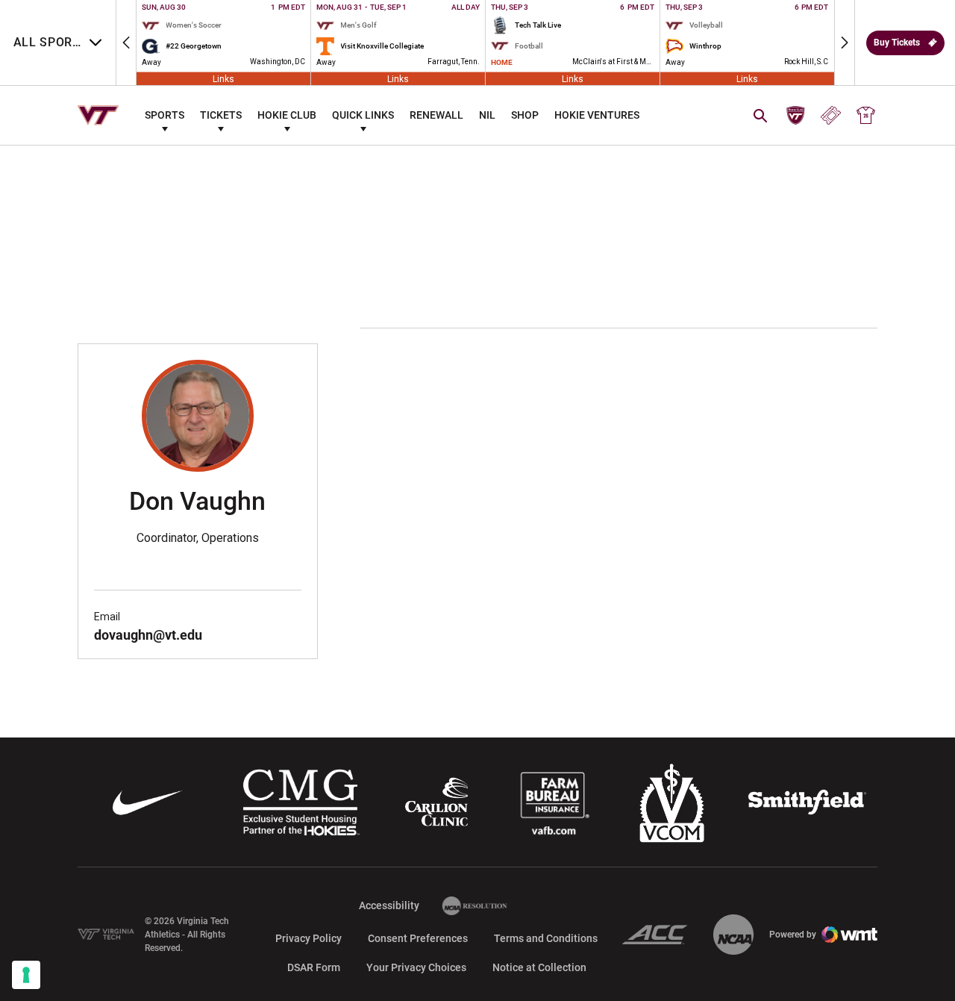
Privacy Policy (308, 938)
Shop (525, 115)
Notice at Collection (539, 967)
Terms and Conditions (546, 938)
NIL (487, 115)
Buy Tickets (897, 42)
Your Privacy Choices (416, 967)
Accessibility (389, 905)
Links (223, 78)
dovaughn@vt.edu (148, 635)
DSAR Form (313, 967)
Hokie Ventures (596, 115)
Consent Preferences (418, 938)
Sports (164, 115)
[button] (126, 42)
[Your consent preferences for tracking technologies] (26, 975)
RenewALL (436, 115)
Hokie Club (286, 115)
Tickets (221, 115)
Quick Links (363, 115)
